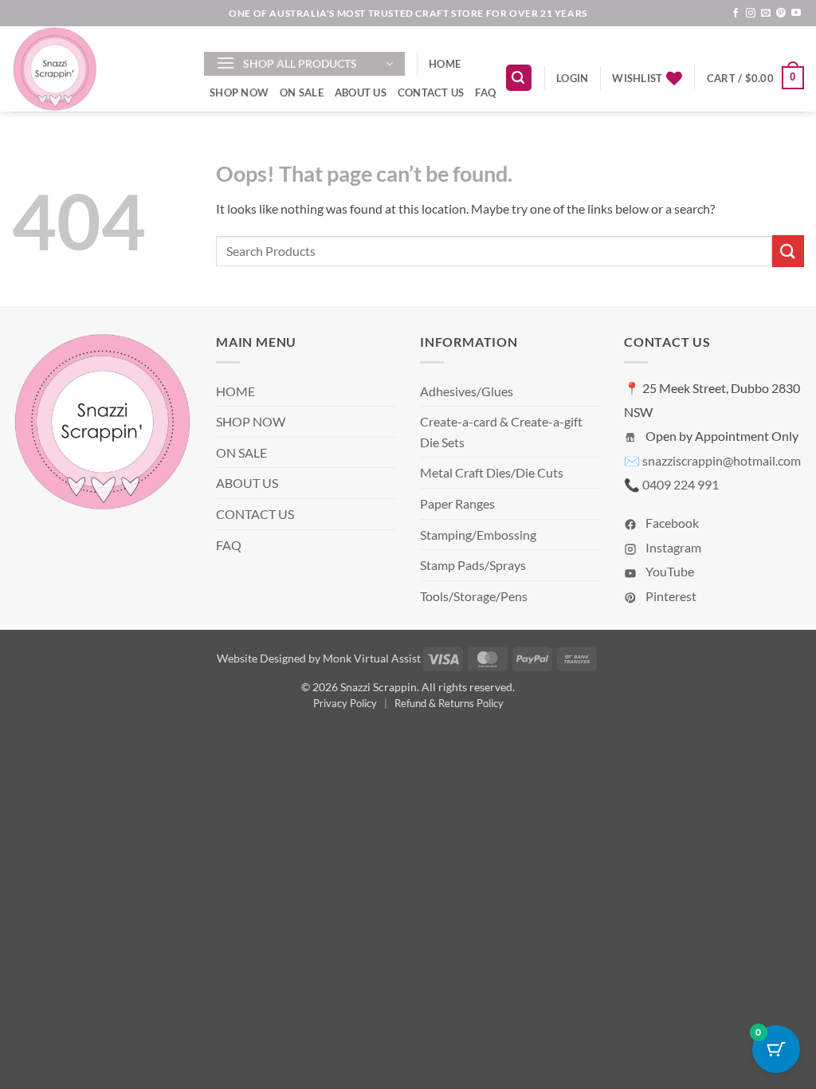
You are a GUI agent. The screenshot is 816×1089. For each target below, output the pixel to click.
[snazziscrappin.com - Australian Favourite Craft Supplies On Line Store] (96, 69)
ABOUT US (360, 92)
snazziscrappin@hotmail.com (721, 460)
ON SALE (302, 92)
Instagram (672, 547)
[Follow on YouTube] (796, 13)
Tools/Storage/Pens (474, 595)
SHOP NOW (239, 92)
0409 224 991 (680, 484)
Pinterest (669, 595)
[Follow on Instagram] (750, 13)
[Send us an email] (766, 13)
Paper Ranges (457, 503)
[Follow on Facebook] (735, 13)
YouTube (668, 571)
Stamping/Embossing (478, 534)
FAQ (485, 92)
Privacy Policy (345, 703)
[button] (304, 64)
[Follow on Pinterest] (781, 13)
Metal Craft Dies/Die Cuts (491, 472)
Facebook (671, 522)
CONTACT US (431, 92)
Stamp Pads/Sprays (473, 564)
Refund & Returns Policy (449, 703)
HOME (445, 63)
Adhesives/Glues (466, 391)
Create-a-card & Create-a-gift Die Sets (501, 432)
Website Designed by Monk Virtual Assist (319, 658)
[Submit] (788, 250)
